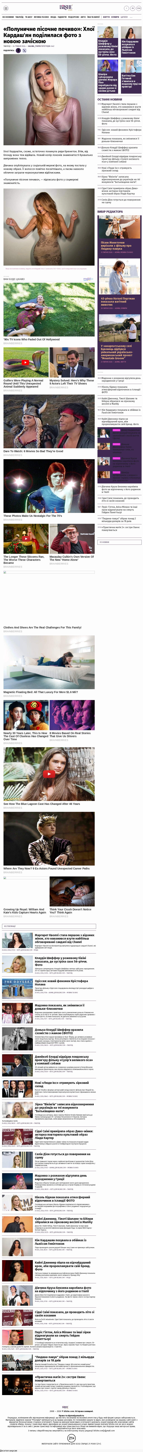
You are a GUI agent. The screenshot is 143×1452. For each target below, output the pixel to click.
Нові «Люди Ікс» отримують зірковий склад (62, 1084)
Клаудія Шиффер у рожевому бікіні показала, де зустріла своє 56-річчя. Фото (61, 961)
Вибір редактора (110, 212)
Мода (53, 17)
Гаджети (62, 17)
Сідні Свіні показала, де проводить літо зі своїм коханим (64, 1313)
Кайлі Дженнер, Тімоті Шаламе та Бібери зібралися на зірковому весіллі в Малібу (64, 1220)
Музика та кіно (41, 17)
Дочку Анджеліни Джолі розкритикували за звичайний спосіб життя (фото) (126, 434)
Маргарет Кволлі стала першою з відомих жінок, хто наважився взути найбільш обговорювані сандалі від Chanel (64, 939)
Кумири (115, 17)
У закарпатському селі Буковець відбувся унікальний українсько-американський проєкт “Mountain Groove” (117, 352)
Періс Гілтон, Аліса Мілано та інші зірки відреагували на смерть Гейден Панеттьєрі (63, 1336)
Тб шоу (28, 17)
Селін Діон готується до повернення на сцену (62, 1156)
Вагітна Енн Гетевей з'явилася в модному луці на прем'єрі (131, 81)
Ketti (18, 950)
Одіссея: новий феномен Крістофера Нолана (61, 982)
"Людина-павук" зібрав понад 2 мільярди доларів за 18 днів (64, 1358)
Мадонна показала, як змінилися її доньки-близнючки (59, 1007)
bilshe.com (69, 1411)
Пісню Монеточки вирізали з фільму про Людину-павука (116, 245)
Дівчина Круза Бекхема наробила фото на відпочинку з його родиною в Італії (63, 1289)
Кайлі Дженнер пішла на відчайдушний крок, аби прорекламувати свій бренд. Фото (63, 1266)
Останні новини (109, 99)
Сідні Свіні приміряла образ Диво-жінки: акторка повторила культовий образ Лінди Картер (64, 1135)
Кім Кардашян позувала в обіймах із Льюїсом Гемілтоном (60, 1242)
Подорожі (73, 17)
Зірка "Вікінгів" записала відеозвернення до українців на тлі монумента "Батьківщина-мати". (64, 1108)
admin (51, 993)
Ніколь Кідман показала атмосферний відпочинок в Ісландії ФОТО (62, 1199)
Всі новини (8, 17)
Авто (83, 17)
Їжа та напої (93, 17)
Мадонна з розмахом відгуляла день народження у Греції (61, 1177)
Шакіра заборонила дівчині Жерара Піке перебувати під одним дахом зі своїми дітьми (107, 82)
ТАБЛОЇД (19, 17)
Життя (106, 17)
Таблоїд (6, 46)
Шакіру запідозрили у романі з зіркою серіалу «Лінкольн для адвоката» (126, 476)
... (131, 16)
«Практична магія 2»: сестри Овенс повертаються (60, 1378)
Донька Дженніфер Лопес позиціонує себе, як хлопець (123, 448)
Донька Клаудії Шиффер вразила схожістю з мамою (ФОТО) (59, 1031)
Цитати (124, 17)
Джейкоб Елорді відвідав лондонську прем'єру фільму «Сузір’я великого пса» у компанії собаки (64, 1060)
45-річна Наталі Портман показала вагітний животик (118, 301)
